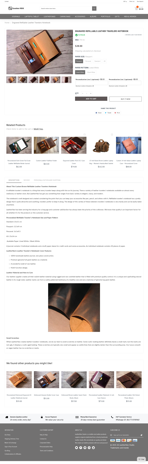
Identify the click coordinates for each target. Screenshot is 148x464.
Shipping (78, 51)
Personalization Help (46, 447)
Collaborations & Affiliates (13, 454)
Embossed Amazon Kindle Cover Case (46, 395)
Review (27, 180)
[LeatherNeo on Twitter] (76, 447)
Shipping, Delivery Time (12, 439)
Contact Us (43, 439)
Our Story (7, 435)
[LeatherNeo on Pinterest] (85, 447)
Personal (88, 61)
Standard (97, 61)
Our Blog (7, 451)
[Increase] (90, 93)
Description (14, 180)
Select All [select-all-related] (38, 129)
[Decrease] (82, 93)
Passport (79, 61)
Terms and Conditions (46, 451)
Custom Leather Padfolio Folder (46, 161)
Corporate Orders (45, 443)
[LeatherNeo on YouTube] (93, 447)
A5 (105, 61)
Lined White (80, 72)
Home (7, 22)
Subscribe (141, 435)
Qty (77, 93)
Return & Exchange (10, 443)
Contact (7, 1)
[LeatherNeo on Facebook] (80, 447)
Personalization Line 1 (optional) (87, 79)
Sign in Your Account (11, 447)
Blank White (91, 72)
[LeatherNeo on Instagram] (89, 447)
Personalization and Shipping (47, 180)
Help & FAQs (44, 435)
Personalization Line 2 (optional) (120, 79)
